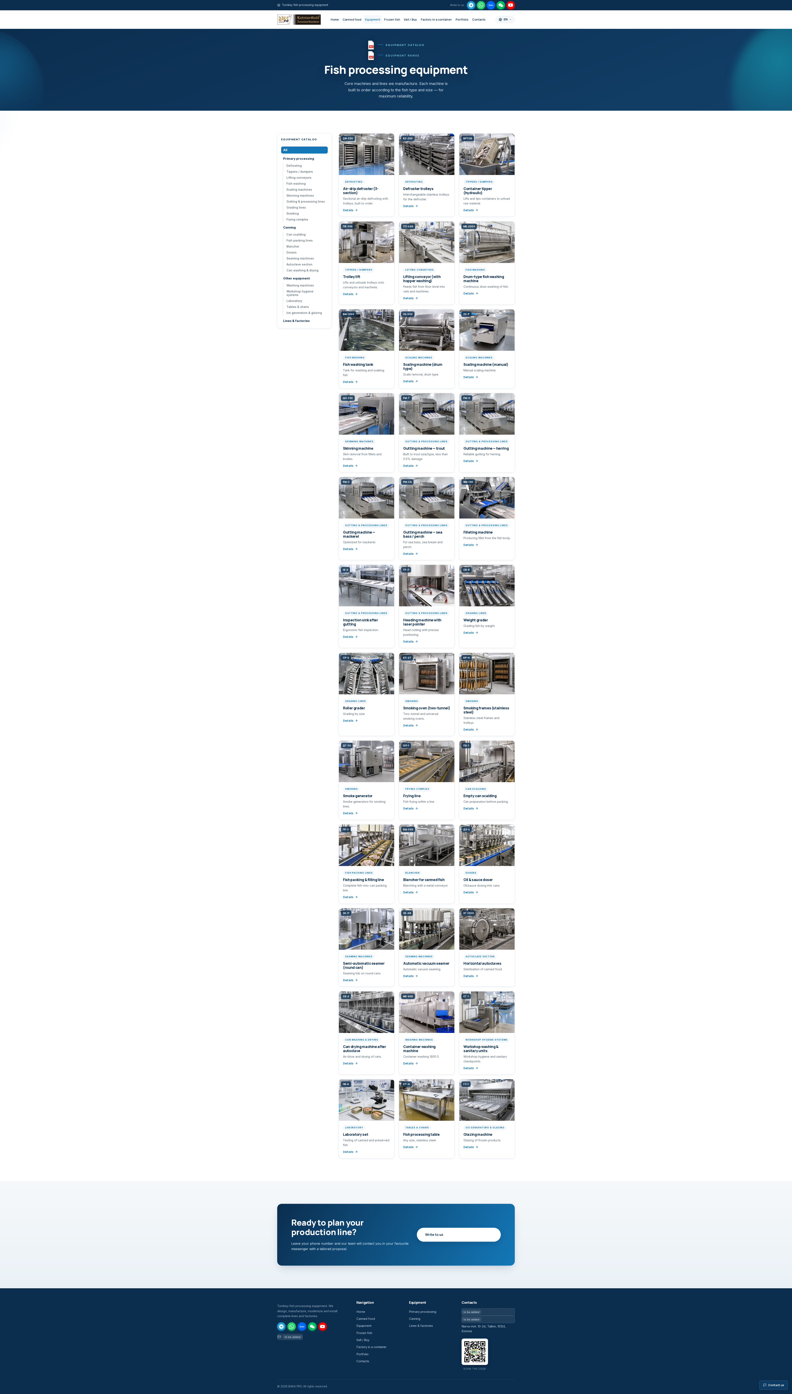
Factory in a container (436, 19)
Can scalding (296, 234)
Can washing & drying (302, 270)
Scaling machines (299, 189)
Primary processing (298, 159)
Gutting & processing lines (305, 201)
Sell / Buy (410, 19)
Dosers (291, 252)
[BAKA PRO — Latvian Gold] (299, 19)
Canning (289, 227)
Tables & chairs (297, 307)
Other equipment (296, 278)
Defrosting (294, 165)
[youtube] (511, 5)
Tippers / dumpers (299, 171)
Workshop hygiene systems (300, 293)
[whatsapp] (481, 5)
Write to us (434, 1234)
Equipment (372, 19)
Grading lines (296, 207)
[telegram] (471, 5)
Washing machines (300, 285)
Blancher (292, 246)
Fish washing (296, 183)
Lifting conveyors (298, 177)
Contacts (479, 19)
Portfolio (462, 19)
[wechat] (501, 5)
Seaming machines (300, 258)
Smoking (292, 213)
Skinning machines (300, 195)
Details (348, 210)
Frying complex (297, 219)
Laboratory (294, 301)
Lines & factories (296, 321)
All (285, 150)
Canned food (352, 19)
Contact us (776, 1385)
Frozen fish (392, 19)
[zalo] (491, 5)
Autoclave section (299, 264)
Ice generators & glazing (304, 312)
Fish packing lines (299, 240)
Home (335, 19)
